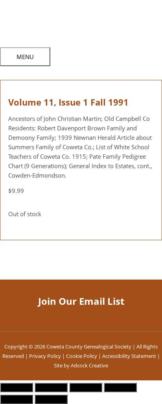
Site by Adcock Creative (81, 365)
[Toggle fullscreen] (51, 387)
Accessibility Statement (129, 356)
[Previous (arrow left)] (16, 399)
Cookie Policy (81, 356)
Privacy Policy (45, 356)
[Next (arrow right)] (51, 399)
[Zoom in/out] (16, 387)
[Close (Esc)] (120, 387)
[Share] (85, 387)
